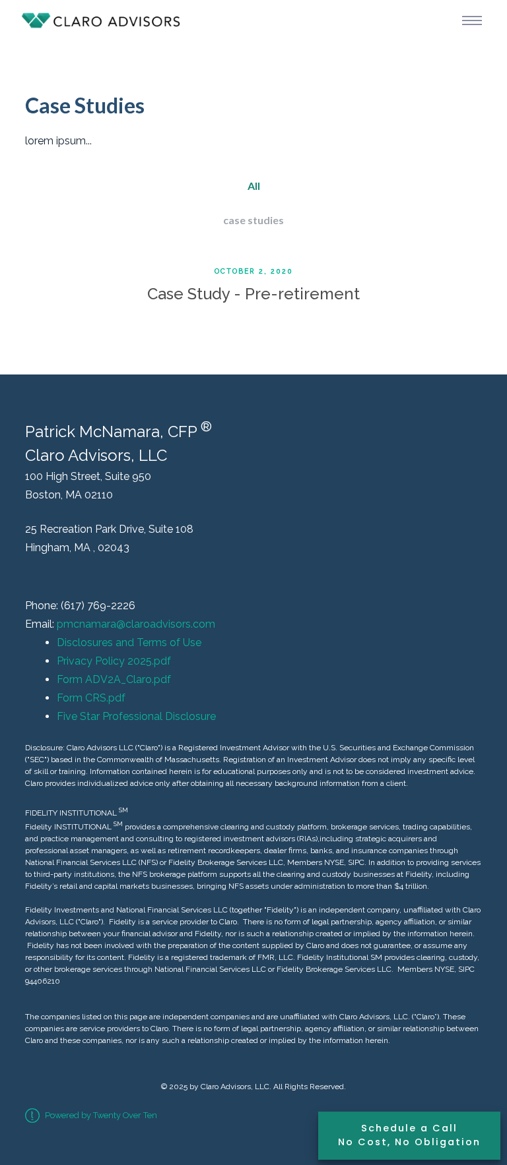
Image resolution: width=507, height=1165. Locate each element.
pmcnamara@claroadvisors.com (136, 624)
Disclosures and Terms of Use (129, 642)
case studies (253, 220)
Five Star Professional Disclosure (136, 716)
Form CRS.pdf (91, 698)
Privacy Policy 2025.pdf (114, 661)
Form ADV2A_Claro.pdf (114, 679)
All (254, 185)
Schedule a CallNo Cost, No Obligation (409, 1135)
